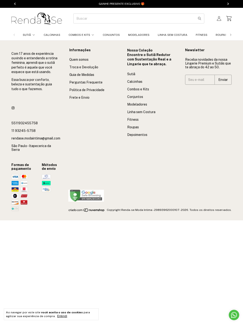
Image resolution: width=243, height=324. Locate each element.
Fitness (201, 35)
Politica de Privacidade (86, 90)
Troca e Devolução (83, 67)
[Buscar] (199, 18)
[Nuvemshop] (86, 211)
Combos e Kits (79, 35)
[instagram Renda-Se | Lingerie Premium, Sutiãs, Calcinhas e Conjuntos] (13, 108)
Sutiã (27, 35)
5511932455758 (24, 123)
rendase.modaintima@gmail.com (35, 138)
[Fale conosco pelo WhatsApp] (234, 315)
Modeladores (139, 35)
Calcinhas (52, 35)
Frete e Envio (79, 97)
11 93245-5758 (23, 131)
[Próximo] (230, 34)
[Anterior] (14, 34)
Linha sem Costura (172, 35)
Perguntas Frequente (86, 82)
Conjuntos (111, 35)
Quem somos (79, 59)
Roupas (221, 35)
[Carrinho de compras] (229, 18)
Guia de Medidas (81, 75)
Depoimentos (137, 135)
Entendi (62, 316)
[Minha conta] (219, 18)
